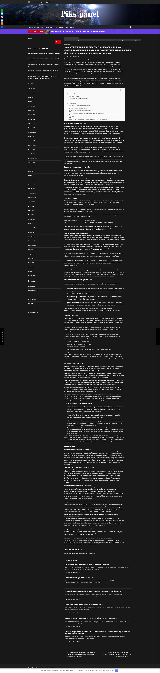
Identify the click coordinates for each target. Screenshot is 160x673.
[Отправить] (2, 27)
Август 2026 (31, 88)
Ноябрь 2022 (31, 241)
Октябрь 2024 (32, 154)
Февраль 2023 (32, 228)
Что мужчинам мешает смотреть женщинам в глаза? (81, 110)
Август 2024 (31, 162)
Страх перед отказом (73, 96)
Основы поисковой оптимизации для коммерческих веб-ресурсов (43, 65)
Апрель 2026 (31, 106)
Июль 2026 (31, 93)
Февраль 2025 (32, 141)
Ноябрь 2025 (31, 127)
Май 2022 (31, 267)
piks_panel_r (66, 56)
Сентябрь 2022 (32, 249)
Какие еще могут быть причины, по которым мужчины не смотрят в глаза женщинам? (88, 119)
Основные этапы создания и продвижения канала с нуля (44, 53)
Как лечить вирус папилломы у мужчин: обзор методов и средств (90, 618)
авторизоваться (91, 553)
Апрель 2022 (31, 271)
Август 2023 (31, 201)
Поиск (30, 38)
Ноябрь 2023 (31, 188)
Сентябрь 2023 (32, 197)
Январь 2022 (31, 275)
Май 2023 (31, 214)
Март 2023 (31, 223)
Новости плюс (32, 299)
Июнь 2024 (31, 171)
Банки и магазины (34, 27)
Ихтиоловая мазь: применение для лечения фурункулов (87, 564)
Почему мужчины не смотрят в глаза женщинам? (80, 108)
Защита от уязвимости (71, 103)
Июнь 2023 (31, 210)
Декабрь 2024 (32, 145)
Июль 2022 (31, 258)
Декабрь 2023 (32, 184)
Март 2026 (31, 110)
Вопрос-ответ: (69, 107)
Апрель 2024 (31, 180)
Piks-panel (80, 13)
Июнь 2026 (31, 97)
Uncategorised (67, 44)
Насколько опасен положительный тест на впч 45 (84, 605)
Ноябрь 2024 (31, 149)
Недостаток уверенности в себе (74, 94)
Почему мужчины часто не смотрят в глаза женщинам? (82, 111)
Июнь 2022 (31, 262)
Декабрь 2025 (32, 123)
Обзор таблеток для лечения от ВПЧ (79, 578)
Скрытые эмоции (70, 101)
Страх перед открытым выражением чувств (79, 105)
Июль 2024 (31, 167)
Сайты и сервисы (58, 27)
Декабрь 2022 (32, 236)
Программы (49, 27)
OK (117, 670)
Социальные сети (69, 27)
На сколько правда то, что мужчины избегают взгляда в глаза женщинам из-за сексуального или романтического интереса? (95, 115)
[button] (121, 90)
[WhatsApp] (2, 10)
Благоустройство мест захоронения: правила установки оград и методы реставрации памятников (43, 77)
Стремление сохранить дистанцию (75, 100)
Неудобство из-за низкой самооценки (78, 98)
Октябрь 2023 (32, 193)
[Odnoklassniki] (2, 23)
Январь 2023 (31, 232)
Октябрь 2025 (32, 132)
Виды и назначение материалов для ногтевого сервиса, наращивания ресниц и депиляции (43, 58)
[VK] (2, 20)
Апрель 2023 (31, 219)
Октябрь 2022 (32, 245)
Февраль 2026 (32, 114)
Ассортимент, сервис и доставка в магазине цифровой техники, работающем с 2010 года (43, 71)
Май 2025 (31, 136)
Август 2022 (31, 254)
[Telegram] (2, 13)
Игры (42, 27)
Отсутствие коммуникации (72, 93)
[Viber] (2, 17)
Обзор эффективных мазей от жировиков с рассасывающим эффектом (93, 591)
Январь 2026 (31, 119)
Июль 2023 (31, 206)
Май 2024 (31, 175)
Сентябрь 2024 (32, 158)
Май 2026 (31, 101)
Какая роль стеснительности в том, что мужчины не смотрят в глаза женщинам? (87, 113)
